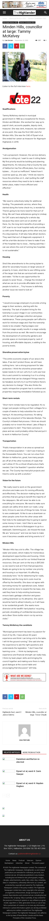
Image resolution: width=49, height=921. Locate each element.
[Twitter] (10, 46)
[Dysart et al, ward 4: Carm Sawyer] (9, 774)
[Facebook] (5, 46)
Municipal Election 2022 (17, 18)
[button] (4, 12)
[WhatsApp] (22, 46)
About (27, 863)
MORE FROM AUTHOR (31, 752)
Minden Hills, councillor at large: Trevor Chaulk (36, 713)
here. (28, 86)
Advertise (19, 863)
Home (5, 18)
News (14, 860)
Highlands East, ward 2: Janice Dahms (12, 713)
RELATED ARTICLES (12, 752)
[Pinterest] (16, 46)
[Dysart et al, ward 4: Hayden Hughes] (9, 786)
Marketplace (9, 863)
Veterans (30, 860)
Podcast (21, 860)
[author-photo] (24, 736)
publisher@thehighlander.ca (29, 853)
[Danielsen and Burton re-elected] (9, 762)
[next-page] (8, 795)
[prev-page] (4, 795)
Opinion (38, 860)
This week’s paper (38, 863)
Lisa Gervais (9, 40)
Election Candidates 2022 (37, 18)
